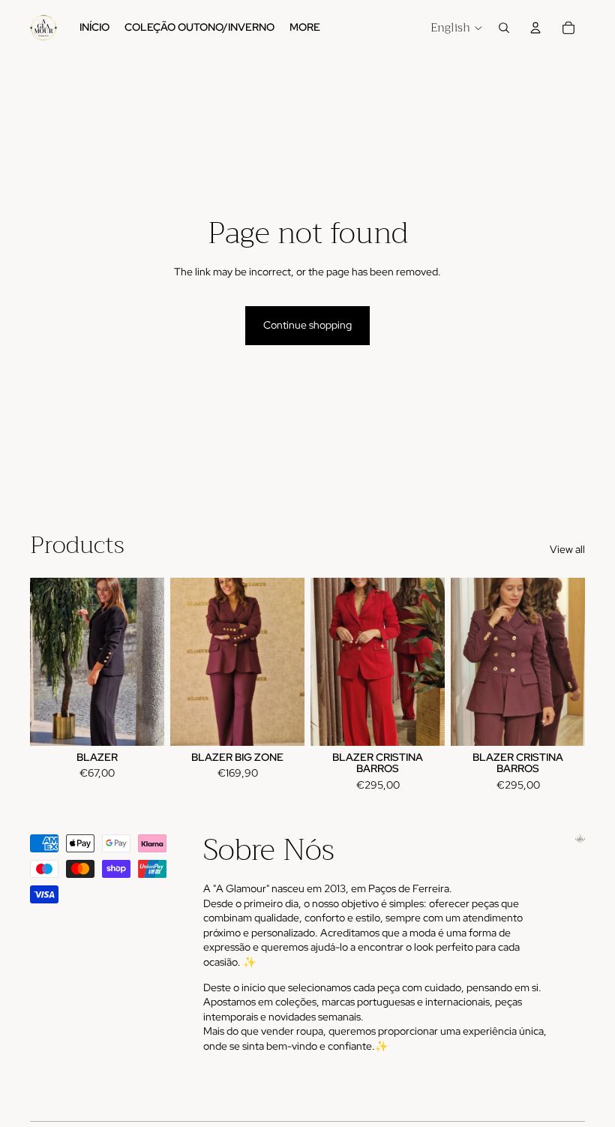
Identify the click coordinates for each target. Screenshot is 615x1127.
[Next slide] (152, 661)
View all (567, 549)
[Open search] (504, 27)
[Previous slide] (41, 661)
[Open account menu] (535, 27)
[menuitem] (305, 27)
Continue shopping (307, 325)
